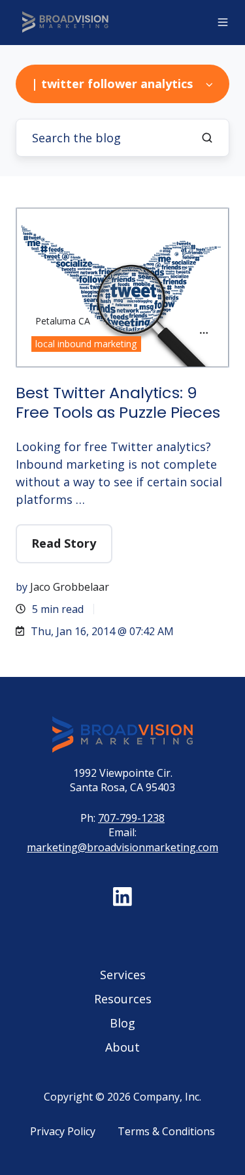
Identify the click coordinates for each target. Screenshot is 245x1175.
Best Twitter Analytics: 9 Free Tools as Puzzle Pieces (118, 402)
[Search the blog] (207, 137)
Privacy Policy (62, 1131)
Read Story (63, 543)
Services (123, 974)
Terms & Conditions (166, 1131)
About (122, 1047)
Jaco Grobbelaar (69, 587)
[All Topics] (204, 333)
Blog (122, 1023)
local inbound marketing (86, 343)
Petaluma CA (62, 321)
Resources (123, 999)
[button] (222, 22)
